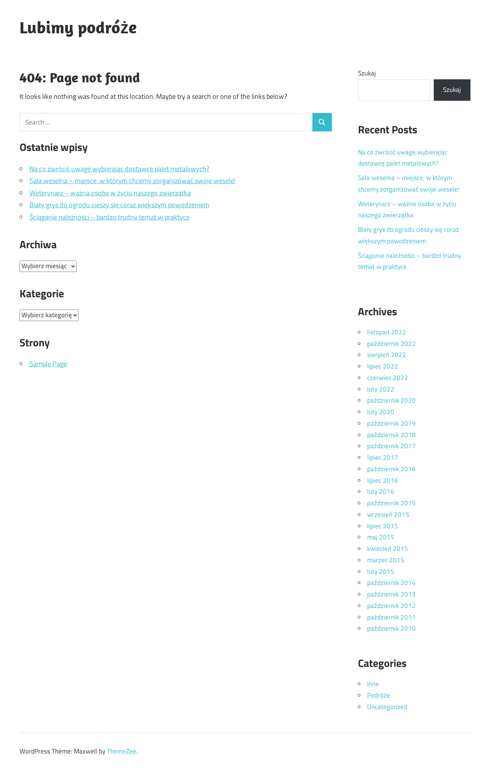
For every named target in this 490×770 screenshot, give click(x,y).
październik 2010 (391, 628)
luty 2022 (380, 389)
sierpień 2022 (386, 355)
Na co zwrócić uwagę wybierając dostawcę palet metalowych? (119, 169)
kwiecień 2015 (387, 549)
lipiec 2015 (382, 526)
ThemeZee (121, 751)
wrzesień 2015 (388, 514)
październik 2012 (391, 606)
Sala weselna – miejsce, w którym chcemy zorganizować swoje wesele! (132, 180)
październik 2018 (391, 435)
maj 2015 (380, 537)
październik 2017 (391, 446)
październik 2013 (391, 594)
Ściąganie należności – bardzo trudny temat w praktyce (109, 217)
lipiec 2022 (382, 366)
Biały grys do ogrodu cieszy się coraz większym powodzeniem (119, 205)
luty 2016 (380, 491)
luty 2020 (380, 412)
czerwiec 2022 (387, 378)
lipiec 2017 (382, 457)
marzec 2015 (385, 560)
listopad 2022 (386, 332)
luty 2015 (380, 572)
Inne (373, 684)
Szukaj (367, 73)
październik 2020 (391, 400)
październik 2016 (391, 469)
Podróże (378, 695)
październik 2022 (391, 344)
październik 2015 (391, 503)
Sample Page (48, 364)
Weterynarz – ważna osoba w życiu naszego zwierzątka (110, 193)
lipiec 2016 (382, 480)
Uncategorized (387, 707)
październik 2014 (391, 583)
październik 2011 (391, 617)
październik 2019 (391, 423)
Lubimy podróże (78, 27)
